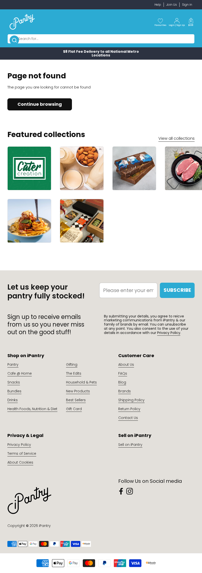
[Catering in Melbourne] (29, 168)
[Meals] (29, 221)
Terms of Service (21, 453)
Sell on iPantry (130, 444)
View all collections (176, 138)
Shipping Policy (131, 400)
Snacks (13, 382)
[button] (191, 21)
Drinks (12, 400)
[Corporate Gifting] (81, 221)
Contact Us (128, 417)
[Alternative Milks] (81, 168)
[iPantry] (22, 21)
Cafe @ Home (19, 373)
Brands (124, 391)
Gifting (71, 364)
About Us (126, 364)
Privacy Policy (168, 332)
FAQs (122, 373)
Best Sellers (76, 400)
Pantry (12, 364)
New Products (78, 391)
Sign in (187, 4)
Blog (122, 382)
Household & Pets (81, 382)
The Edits (73, 373)
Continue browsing (39, 104)
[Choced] (134, 168)
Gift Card (74, 408)
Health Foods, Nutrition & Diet (32, 408)
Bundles (14, 391)
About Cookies (20, 462)
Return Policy (129, 408)
